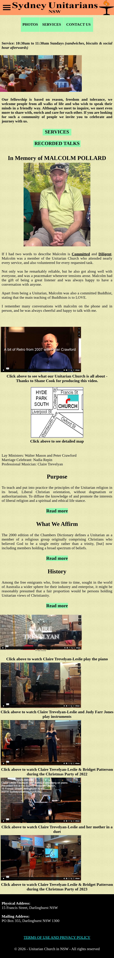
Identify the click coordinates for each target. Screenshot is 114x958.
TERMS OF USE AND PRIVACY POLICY (57, 937)
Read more (57, 510)
